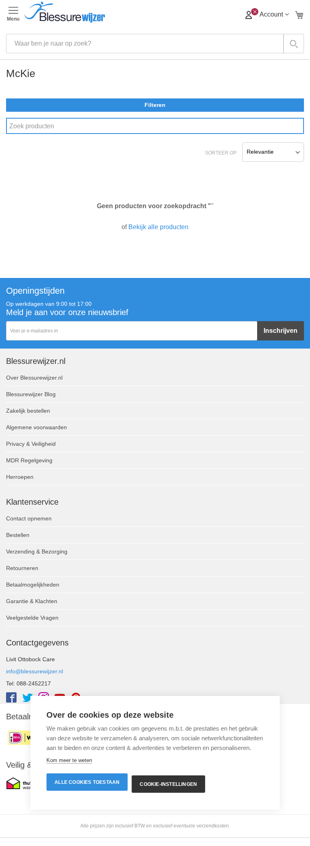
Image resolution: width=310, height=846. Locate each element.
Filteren (155, 105)
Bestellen (17, 535)
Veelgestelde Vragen (32, 617)
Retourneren (22, 568)
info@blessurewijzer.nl (34, 671)
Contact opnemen (29, 518)
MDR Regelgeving (29, 460)
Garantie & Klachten (31, 601)
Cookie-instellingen (168, 784)
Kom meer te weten (69, 760)
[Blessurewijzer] (155, 12)
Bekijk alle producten (158, 227)
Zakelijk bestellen (28, 410)
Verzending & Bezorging (36, 551)
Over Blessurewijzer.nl (34, 377)
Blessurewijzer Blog (31, 394)
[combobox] (155, 43)
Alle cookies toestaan (86, 782)
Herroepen (20, 477)
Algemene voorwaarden (36, 427)
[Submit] (293, 43)
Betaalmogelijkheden (32, 584)
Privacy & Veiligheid (31, 444)
